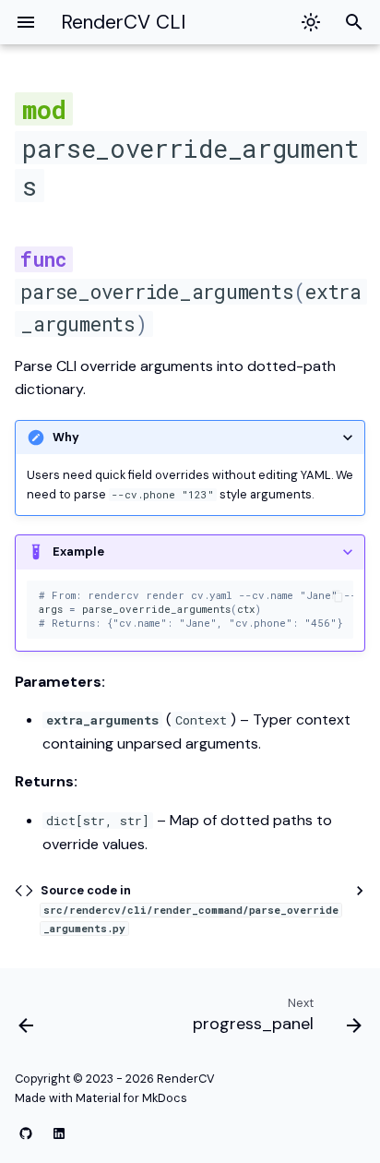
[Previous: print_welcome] (26, 1019)
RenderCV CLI (123, 22)
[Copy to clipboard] (338, 596)
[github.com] (26, 1133)
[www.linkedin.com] (59, 1133)
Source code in (189, 908)
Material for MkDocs (131, 1098)
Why (66, 437)
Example (78, 551)
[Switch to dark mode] (310, 22)
